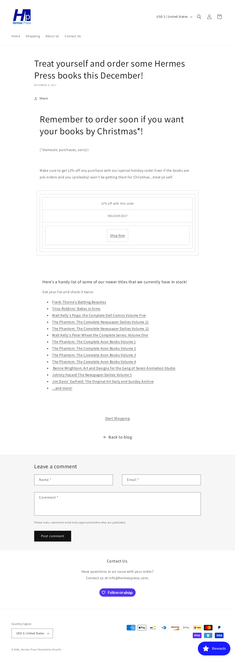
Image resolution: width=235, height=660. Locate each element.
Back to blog (120, 437)
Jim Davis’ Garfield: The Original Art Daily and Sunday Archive (103, 381)
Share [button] (43, 98)
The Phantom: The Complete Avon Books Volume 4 (94, 361)
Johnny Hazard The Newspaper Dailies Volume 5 (92, 374)
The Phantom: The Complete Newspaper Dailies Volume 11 (100, 322)
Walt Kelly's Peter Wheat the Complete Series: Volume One (100, 335)
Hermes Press (29, 649)
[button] (199, 17)
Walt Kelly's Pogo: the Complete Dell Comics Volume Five (99, 315)
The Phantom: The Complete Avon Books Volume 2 (94, 348)
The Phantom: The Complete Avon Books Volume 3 (94, 355)
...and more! (62, 388)
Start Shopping (117, 418)
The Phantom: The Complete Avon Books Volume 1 (94, 341)
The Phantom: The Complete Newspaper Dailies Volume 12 (100, 328)
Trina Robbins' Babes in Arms (76, 308)
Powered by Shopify (49, 649)
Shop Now (117, 235)
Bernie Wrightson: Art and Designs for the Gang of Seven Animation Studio (114, 368)
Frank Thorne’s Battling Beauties (79, 302)
